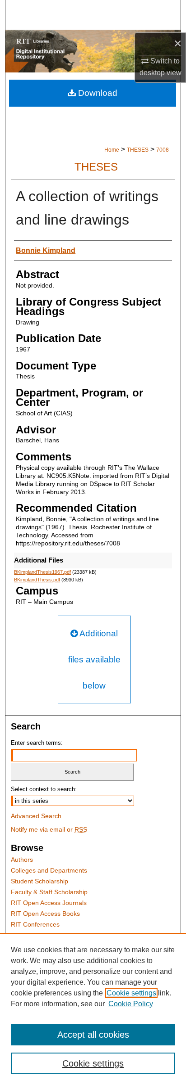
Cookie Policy (130, 1004)
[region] (93, 1009)
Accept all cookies (93, 1035)
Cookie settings (131, 993)
